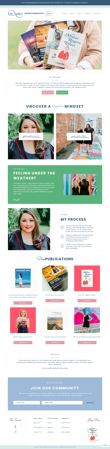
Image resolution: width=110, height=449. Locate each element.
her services (62, 92)
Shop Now (23, 303)
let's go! (17, 199)
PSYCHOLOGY (66, 427)
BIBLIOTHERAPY (66, 432)
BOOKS (50, 423)
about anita (48, 92)
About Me (37, 423)
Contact (97, 13)
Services (88, 13)
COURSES (50, 427)
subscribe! (90, 402)
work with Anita (79, 136)
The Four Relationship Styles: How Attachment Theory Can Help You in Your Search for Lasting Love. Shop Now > (55, 3)
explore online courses (31, 136)
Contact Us (38, 432)
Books (64, 13)
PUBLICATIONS (66, 423)
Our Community (39, 427)
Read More (87, 300)
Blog (72, 13)
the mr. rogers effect (34, 13)
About (79, 13)
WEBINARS (51, 432)
